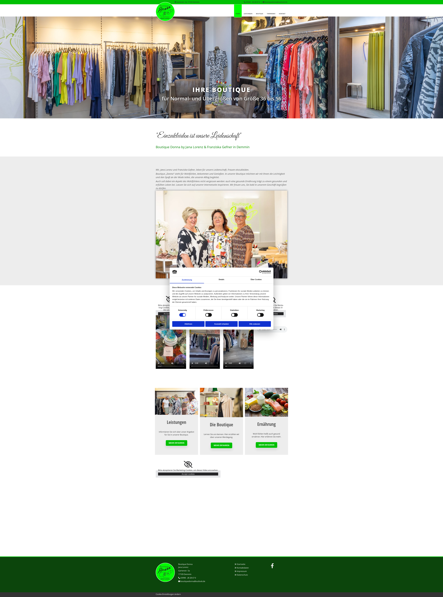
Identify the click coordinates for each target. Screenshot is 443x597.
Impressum (242, 571)
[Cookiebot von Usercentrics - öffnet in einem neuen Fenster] (261, 272)
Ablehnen (188, 324)
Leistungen (248, 14)
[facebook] (272, 565)
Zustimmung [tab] (187, 280)
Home (238, 14)
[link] (188, 464)
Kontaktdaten (243, 568)
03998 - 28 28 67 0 (253, 2)
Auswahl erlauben (221, 324)
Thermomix (271, 14)
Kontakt (282, 14)
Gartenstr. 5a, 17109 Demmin (188, 2)
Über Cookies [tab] (256, 280)
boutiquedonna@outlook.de (276, 2)
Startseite (241, 564)
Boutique (259, 14)
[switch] (208, 315)
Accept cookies (188, 474)
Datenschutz (242, 575)
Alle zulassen (254, 324)
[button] (176, 443)
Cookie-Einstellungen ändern (168, 594)
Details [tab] (221, 280)
